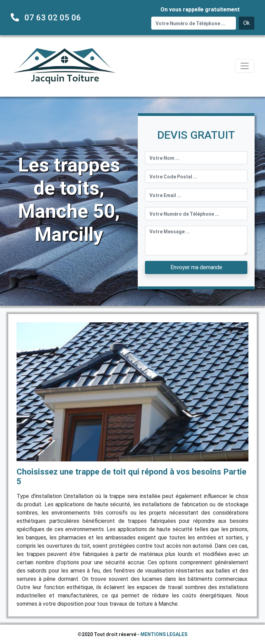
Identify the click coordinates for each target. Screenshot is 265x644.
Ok (246, 23)
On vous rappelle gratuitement (200, 9)
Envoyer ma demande (196, 267)
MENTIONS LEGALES (163, 634)
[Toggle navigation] (244, 66)
